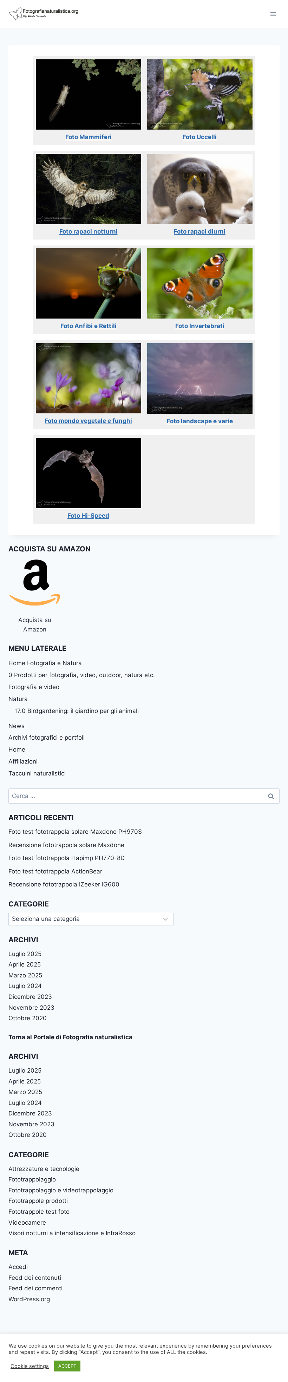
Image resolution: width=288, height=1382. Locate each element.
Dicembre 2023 (30, 996)
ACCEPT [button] (67, 1366)
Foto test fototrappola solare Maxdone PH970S (75, 831)
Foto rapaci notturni (88, 231)
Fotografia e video (33, 686)
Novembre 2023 (31, 1007)
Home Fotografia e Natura (45, 663)
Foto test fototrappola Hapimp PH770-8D (66, 858)
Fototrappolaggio (32, 1179)
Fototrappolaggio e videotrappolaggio (60, 1190)
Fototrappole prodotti (38, 1200)
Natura (18, 698)
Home (16, 749)
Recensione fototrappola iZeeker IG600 (63, 884)
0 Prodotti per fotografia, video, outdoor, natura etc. (81, 675)
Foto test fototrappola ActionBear (55, 871)
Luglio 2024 (25, 985)
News (16, 725)
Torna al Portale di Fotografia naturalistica (70, 1037)
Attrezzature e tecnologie (43, 1168)
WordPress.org (29, 1299)
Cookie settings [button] (30, 1366)
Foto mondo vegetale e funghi (88, 420)
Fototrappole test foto (39, 1211)
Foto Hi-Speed (88, 515)
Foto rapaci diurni (199, 231)
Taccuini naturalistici (37, 773)
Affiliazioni (23, 761)
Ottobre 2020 (27, 1018)
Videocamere (27, 1222)
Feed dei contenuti (34, 1277)
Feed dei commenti (35, 1288)
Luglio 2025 (24, 953)
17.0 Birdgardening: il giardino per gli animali (76, 710)
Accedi (18, 1266)
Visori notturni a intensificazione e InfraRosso (72, 1233)
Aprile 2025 (24, 964)
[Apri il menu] (273, 13)
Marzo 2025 (25, 975)
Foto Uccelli (200, 136)
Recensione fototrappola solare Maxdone (66, 845)
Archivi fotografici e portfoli (46, 737)
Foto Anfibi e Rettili (88, 325)
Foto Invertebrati (199, 325)
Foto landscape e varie (200, 421)
